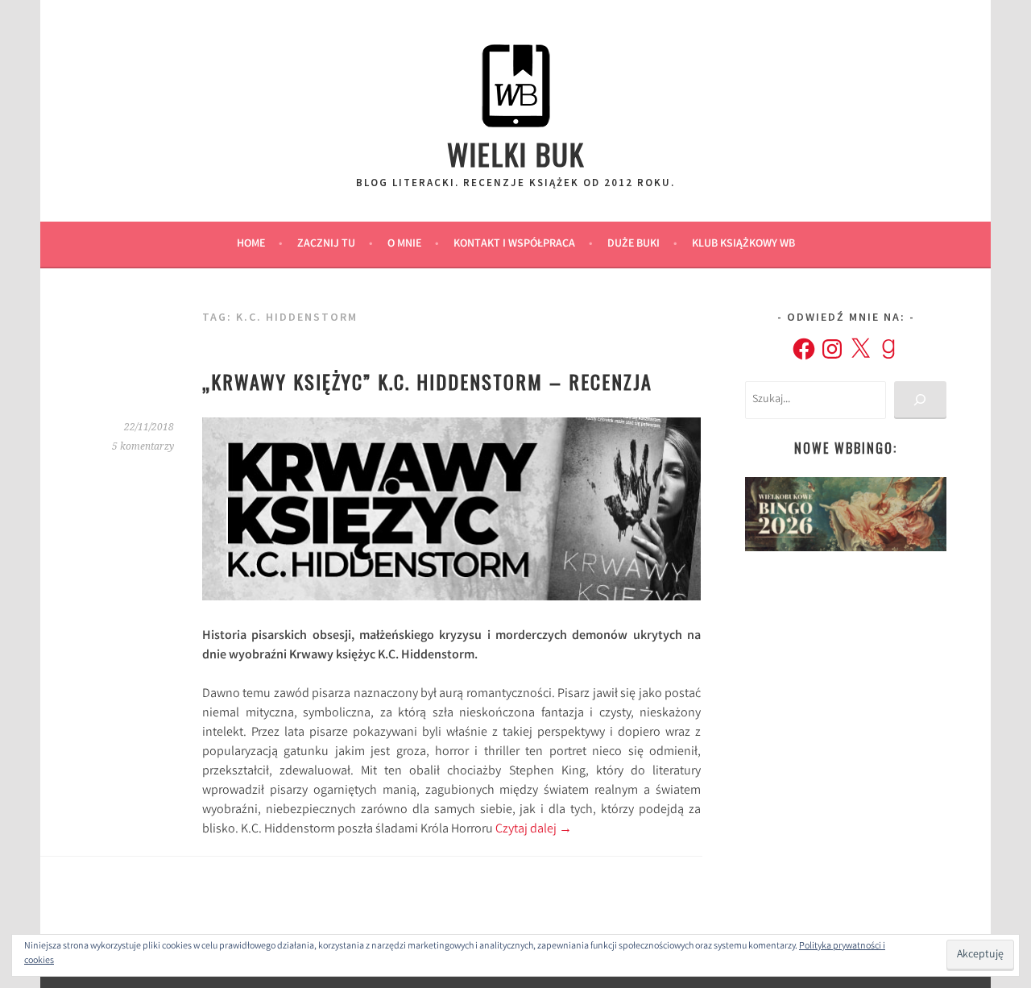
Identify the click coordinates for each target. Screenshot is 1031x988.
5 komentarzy (143, 446)
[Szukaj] (920, 400)
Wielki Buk (516, 153)
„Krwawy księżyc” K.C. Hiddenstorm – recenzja (427, 381)
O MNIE (404, 244)
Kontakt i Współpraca (514, 244)
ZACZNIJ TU (326, 244)
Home (251, 244)
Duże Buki (633, 244)
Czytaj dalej (533, 829)
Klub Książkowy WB (743, 244)
